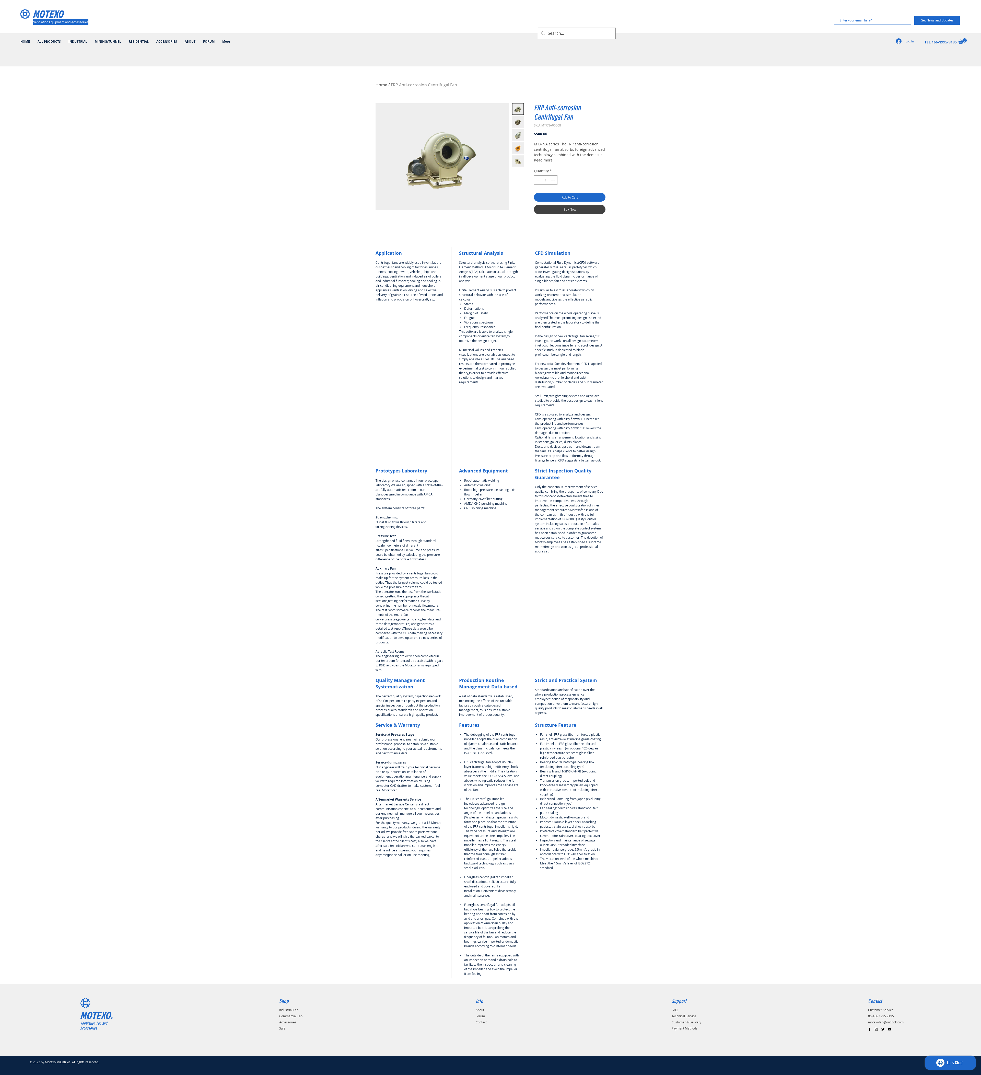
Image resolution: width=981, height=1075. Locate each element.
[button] (962, 41)
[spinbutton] (545, 180)
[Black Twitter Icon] (883, 1029)
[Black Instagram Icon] (876, 1029)
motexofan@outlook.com (886, 1022)
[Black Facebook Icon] (870, 1029)
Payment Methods (684, 1028)
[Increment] (553, 180)
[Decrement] (538, 180)
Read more (543, 160)
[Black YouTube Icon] (889, 1029)
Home (381, 85)
